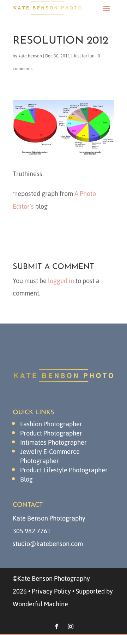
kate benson (30, 56)
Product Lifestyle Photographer (64, 470)
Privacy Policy (51, 591)
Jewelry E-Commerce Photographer (50, 456)
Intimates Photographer (53, 442)
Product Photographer (51, 433)
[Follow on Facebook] (56, 626)
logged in (61, 281)
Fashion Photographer (51, 424)
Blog (26, 479)
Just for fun (84, 56)
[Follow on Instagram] (70, 626)
